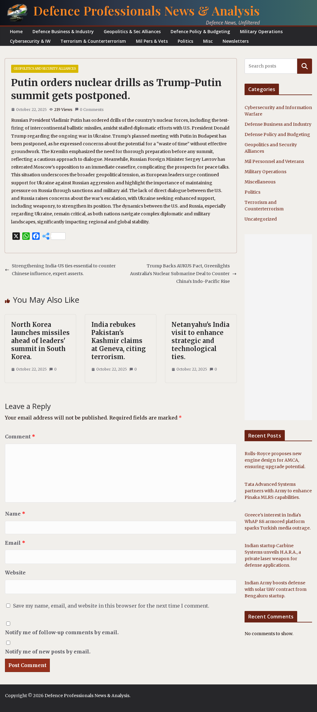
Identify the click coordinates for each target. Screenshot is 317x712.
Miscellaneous (260, 182)
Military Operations (261, 31)
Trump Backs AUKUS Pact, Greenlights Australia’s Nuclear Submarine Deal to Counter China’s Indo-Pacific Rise (180, 273)
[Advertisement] (278, 327)
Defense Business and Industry (278, 124)
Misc (208, 41)
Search (304, 66)
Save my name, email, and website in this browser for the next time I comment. (111, 606)
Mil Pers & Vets (152, 41)
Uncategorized (261, 219)
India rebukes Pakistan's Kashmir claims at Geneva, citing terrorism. (118, 341)
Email (15, 543)
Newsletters (236, 41)
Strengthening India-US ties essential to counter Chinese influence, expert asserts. (64, 269)
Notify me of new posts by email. (47, 651)
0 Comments (92, 109)
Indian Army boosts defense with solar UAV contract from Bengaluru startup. (275, 589)
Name (15, 514)
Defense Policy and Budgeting (277, 134)
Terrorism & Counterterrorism (93, 41)
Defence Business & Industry (63, 31)
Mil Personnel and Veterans (274, 161)
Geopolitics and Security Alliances (45, 69)
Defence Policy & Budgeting (200, 31)
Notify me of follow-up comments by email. (62, 632)
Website (15, 572)
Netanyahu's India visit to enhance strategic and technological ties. (200, 341)
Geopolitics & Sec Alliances (132, 31)
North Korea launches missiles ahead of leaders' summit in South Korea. (40, 341)
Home (16, 31)
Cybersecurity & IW (30, 41)
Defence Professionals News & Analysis (146, 10)
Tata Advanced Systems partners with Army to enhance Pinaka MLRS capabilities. (278, 490)
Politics (185, 41)
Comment (20, 436)
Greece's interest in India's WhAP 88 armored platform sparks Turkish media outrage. (277, 521)
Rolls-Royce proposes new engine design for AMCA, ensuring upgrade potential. (275, 460)
